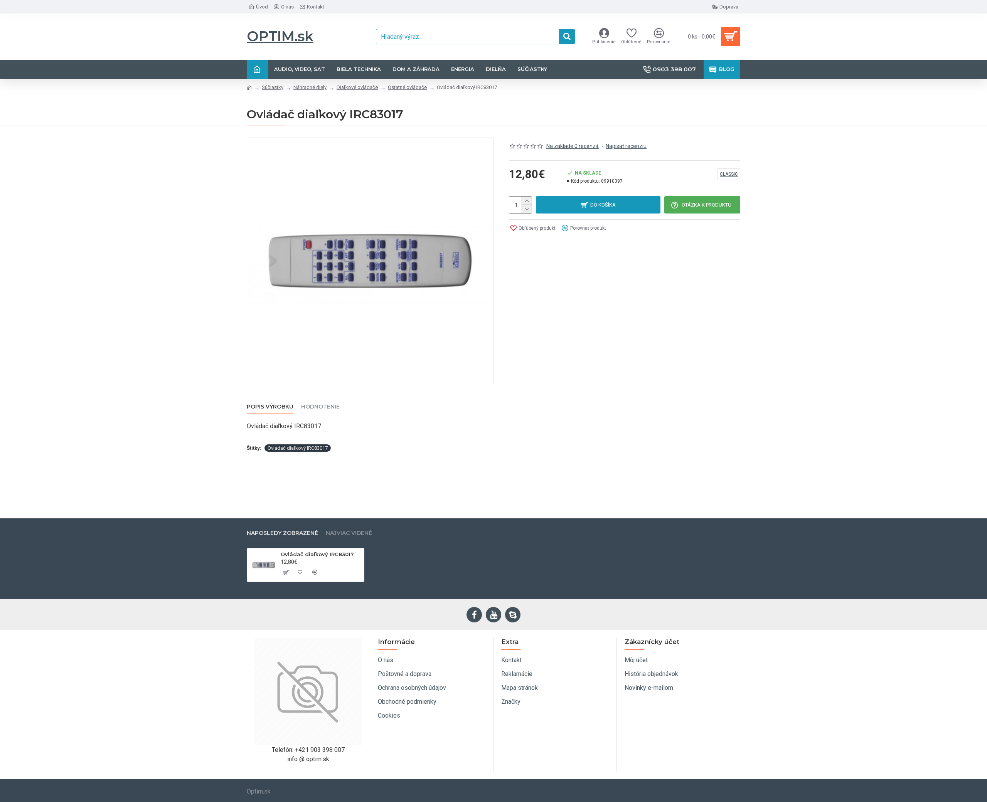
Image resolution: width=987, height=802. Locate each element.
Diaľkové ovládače (357, 87)
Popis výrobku (270, 407)
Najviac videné (349, 533)
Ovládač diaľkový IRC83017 (298, 448)
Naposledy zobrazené (282, 533)
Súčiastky (272, 87)
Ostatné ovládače (407, 87)
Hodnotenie (320, 407)
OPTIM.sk (280, 36)
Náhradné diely (310, 87)
